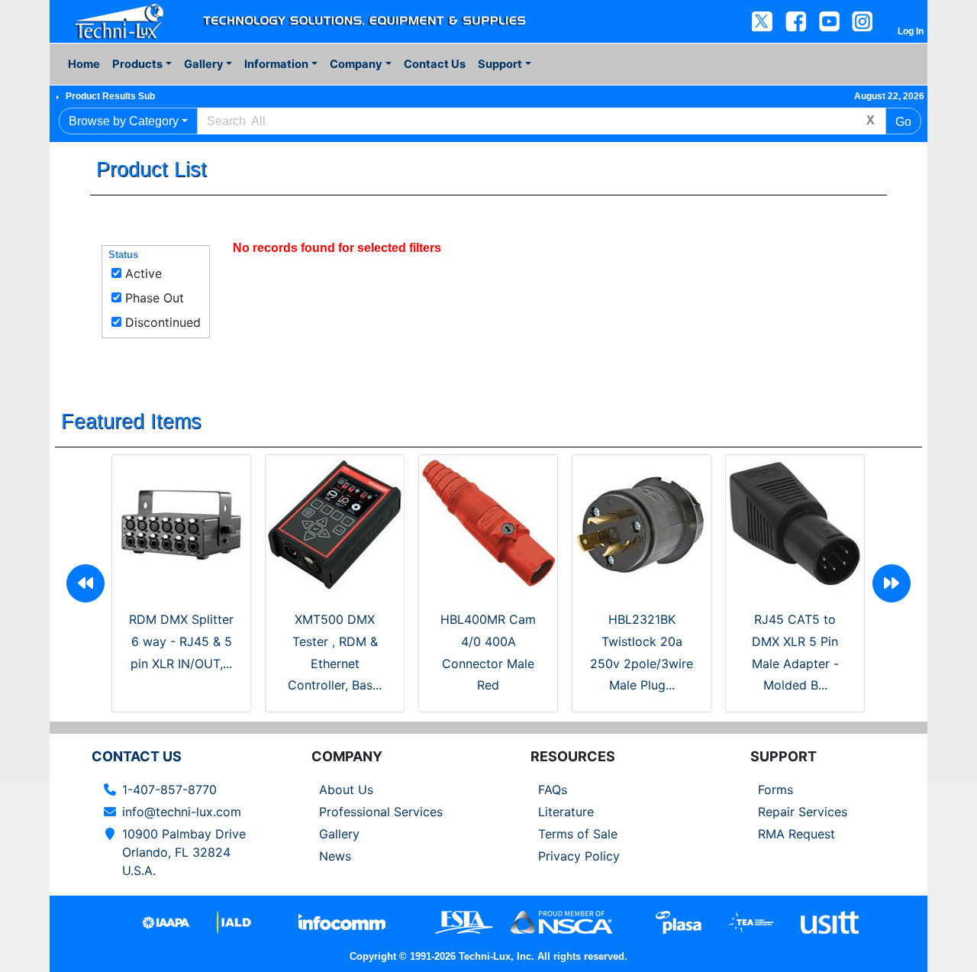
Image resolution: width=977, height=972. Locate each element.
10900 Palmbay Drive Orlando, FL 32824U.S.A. (184, 852)
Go (903, 121)
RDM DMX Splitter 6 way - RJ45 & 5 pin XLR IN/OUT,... (181, 641)
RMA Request (796, 833)
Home (84, 64)
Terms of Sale (577, 833)
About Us (346, 789)
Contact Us (435, 64)
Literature (566, 811)
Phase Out (154, 297)
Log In (911, 31)
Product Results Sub (110, 96)
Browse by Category (124, 121)
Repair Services (802, 811)
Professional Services (381, 811)
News (335, 856)
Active (143, 273)
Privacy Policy (579, 856)
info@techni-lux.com (181, 811)
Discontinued (163, 322)
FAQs (552, 789)
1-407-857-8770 (169, 789)
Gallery (339, 833)
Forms (775, 789)
